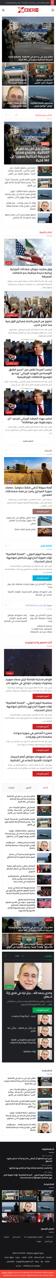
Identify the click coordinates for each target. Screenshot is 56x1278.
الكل (16, 114)
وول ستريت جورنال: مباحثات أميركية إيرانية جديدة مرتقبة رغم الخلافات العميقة (31, 273)
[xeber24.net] (28, 10)
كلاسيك (6, 1236)
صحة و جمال (17, 1236)
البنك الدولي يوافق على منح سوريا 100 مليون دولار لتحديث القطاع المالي (21, 520)
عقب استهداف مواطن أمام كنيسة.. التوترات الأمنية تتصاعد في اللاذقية (30, 593)
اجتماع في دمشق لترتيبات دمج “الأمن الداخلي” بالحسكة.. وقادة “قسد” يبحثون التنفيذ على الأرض (22, 171)
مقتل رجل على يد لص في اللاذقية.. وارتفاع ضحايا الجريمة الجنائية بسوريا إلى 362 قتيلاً (30, 58)
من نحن (18, 1265)
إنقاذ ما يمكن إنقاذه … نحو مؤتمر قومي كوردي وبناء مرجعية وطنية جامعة (15, 107)
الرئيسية (49, 1257)
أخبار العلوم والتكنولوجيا (24, 1261)
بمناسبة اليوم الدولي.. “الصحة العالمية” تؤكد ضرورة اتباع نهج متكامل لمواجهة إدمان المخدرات (28, 558)
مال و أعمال (49, 1241)
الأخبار (30, 1257)
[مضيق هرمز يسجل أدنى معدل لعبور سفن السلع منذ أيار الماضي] (45, 218)
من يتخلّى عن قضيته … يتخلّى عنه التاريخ (21, 1029)
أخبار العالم (49, 1236)
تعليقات (11, 788)
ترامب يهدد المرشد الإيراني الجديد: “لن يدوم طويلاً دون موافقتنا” (30, 420)
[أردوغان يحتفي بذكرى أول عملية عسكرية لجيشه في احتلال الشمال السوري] (44, 869)
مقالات (17, 955)
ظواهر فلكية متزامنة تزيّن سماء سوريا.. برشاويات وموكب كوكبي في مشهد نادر (28, 681)
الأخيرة (45, 788)
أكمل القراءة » (42, 511)
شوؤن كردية (9, 1257)
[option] (28, 63)
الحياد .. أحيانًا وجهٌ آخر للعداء (24, 1016)
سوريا (17, 1257)
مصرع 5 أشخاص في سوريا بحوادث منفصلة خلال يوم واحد (30, 585)
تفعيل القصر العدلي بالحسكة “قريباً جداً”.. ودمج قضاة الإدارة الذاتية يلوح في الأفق (16, 84)
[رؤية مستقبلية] (45, 1055)
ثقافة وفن (10, 1261)
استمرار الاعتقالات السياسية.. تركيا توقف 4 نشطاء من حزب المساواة (41, 629)
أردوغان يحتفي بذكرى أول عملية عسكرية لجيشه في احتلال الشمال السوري (20, 868)
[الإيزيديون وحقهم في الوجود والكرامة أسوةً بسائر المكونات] (45, 1043)
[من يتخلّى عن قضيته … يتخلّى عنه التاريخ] (45, 1031)
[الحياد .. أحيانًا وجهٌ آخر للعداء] (45, 1020)
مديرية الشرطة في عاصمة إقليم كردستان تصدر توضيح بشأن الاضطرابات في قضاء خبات (21, 878)
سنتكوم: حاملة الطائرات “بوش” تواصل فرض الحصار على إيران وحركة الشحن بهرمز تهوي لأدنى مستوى (20, 194)
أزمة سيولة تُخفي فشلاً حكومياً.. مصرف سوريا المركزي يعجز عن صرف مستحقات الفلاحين (28, 491)
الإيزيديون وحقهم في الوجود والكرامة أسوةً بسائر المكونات (23, 1041)
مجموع (48, 919)
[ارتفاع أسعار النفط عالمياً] (45, 532)
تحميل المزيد (28, 441)
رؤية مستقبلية (29, 1051)
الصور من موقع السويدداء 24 (33, 1236)
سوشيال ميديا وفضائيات (31, 1265)
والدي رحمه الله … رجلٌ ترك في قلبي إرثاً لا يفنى (29, 994)
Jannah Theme (7, 1272)
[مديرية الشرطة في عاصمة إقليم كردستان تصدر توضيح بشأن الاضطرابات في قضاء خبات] (44, 880)
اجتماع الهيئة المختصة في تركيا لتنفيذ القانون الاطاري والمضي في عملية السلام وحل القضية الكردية (20, 890)
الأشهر (28, 788)
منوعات (38, 1241)
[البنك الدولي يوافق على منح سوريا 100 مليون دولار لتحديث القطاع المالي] (45, 521)
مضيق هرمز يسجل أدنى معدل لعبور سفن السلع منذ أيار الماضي (20, 216)
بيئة (42, 1261)
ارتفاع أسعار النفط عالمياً (25, 529)
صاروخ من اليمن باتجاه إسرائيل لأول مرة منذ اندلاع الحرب (28, 323)
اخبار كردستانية (39, 1257)
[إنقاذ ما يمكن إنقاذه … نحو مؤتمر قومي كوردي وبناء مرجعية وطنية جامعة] (15, 97)
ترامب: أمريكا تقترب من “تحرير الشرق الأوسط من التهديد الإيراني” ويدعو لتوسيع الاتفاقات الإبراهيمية (30, 373)
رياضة (37, 1261)
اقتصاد (47, 1261)
